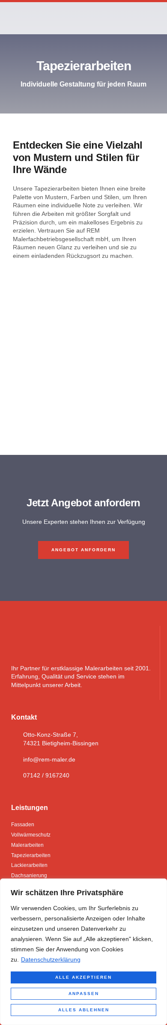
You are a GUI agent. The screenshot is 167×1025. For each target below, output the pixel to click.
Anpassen (84, 993)
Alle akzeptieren (83, 977)
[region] (83, 952)
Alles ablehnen (83, 1009)
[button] (154, 18)
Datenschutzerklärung (51, 959)
